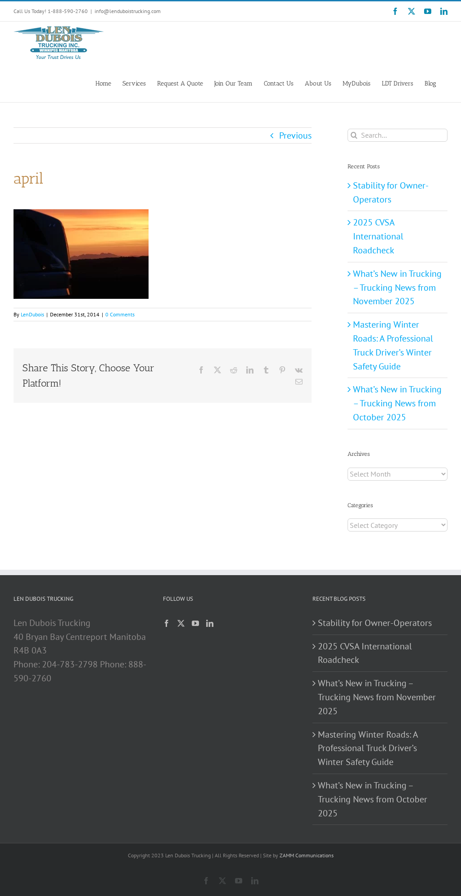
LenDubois (32, 314)
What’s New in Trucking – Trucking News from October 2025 (397, 403)
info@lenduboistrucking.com (128, 11)
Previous (295, 135)
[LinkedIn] (209, 623)
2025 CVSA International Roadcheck (378, 236)
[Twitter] (181, 623)
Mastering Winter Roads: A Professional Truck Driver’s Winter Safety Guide (368, 748)
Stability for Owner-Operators (375, 623)
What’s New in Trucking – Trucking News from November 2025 (397, 287)
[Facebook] (166, 623)
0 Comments (120, 314)
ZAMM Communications (307, 855)
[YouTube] (195, 623)
